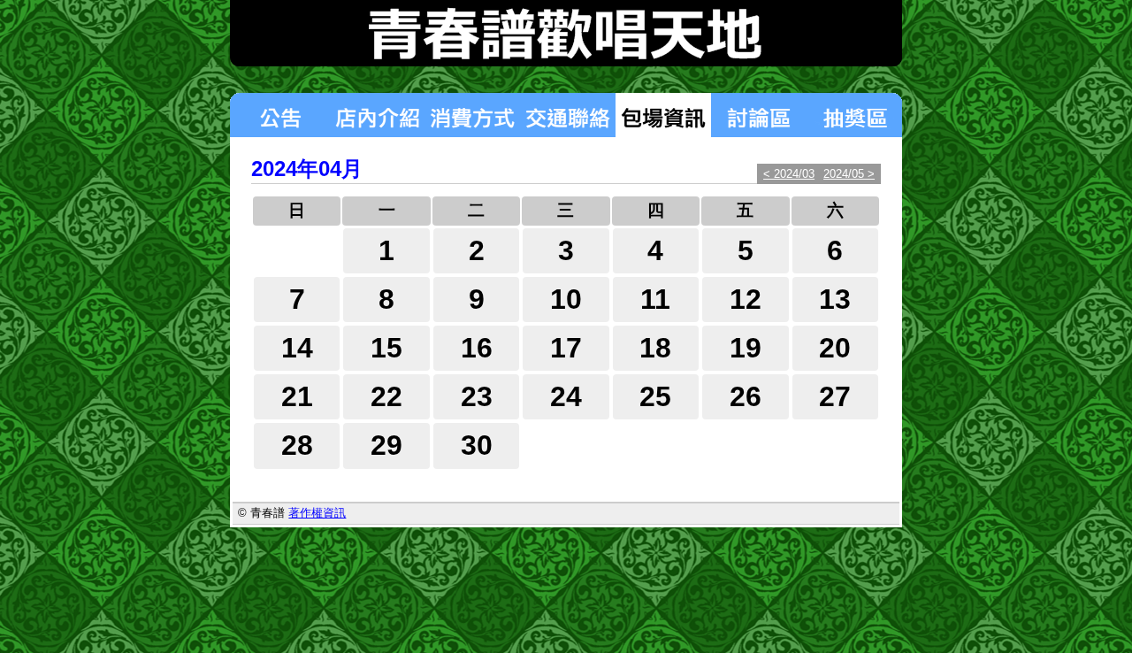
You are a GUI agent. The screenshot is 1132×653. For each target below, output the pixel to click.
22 (386, 396)
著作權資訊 (317, 512)
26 (745, 396)
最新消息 (279, 115)
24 (566, 396)
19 (745, 348)
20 (835, 348)
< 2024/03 (789, 174)
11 (655, 299)
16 (477, 348)
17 (566, 348)
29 (386, 445)
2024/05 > (849, 174)
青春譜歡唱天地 (566, 33)
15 (386, 348)
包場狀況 (663, 115)
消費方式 (472, 115)
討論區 (759, 115)
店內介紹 (376, 115)
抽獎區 (854, 115)
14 (297, 348)
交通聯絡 (568, 115)
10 (566, 299)
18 (655, 348)
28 (297, 445)
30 (477, 445)
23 (477, 396)
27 (835, 396)
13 (835, 299)
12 (745, 299)
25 (655, 396)
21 (297, 396)
